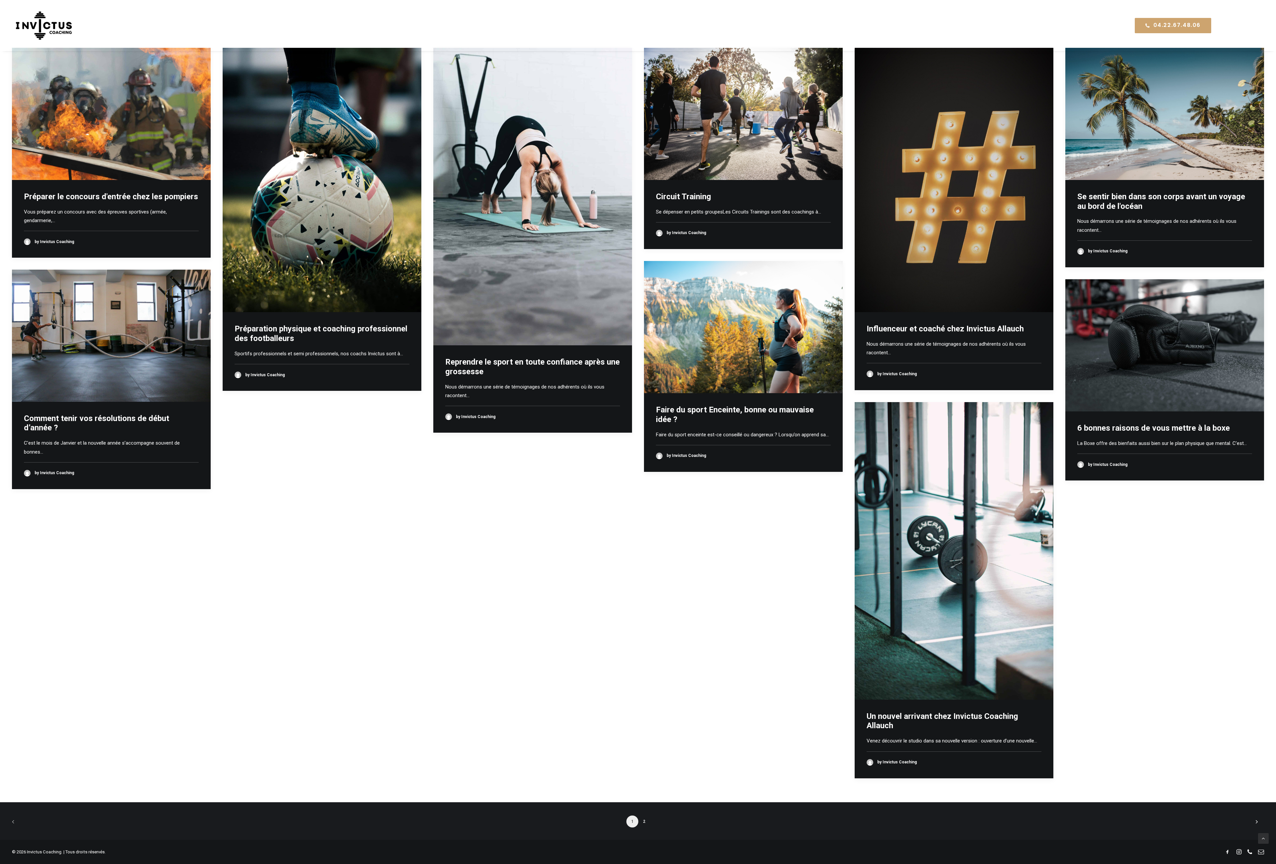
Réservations (1058, 25)
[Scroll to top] (1263, 838)
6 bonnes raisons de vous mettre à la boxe (1153, 428)
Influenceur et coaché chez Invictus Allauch (945, 328)
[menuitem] (891, 25)
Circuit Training (683, 196)
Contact (1104, 25)
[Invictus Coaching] (44, 25)
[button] (1230, 25)
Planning (1012, 25)
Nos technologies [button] (953, 25)
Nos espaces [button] (888, 25)
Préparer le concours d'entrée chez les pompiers (111, 196)
